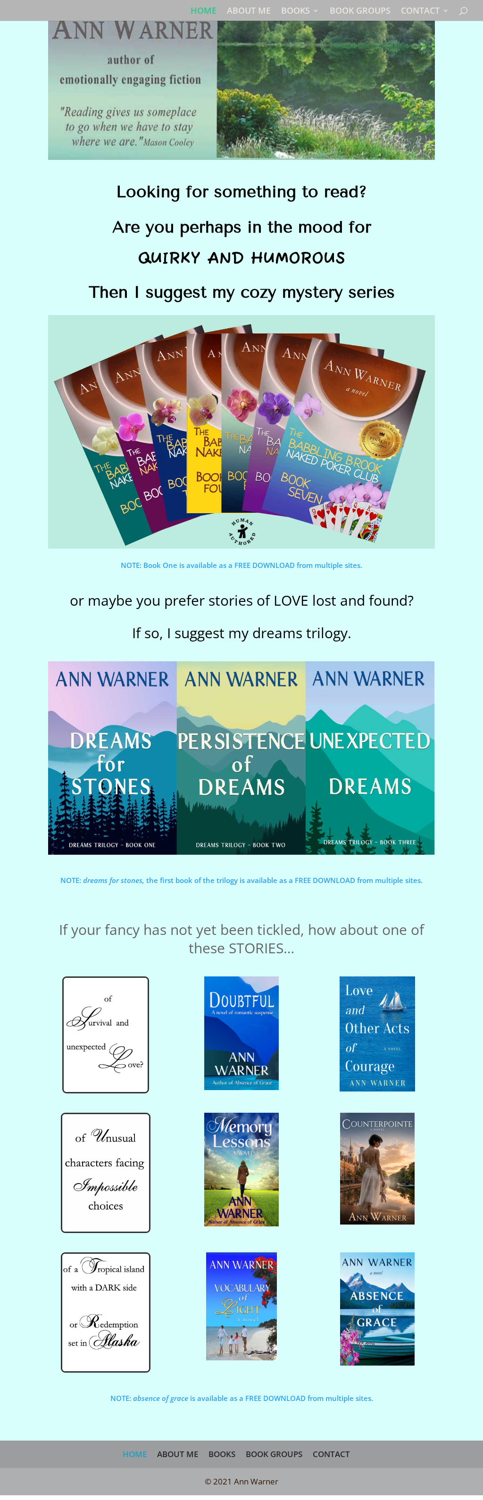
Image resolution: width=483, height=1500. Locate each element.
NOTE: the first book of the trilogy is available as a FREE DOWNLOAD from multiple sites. (241, 880)
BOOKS (295, 11)
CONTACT (420, 11)
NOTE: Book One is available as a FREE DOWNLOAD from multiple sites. (241, 565)
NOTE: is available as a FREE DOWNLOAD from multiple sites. (241, 1398)
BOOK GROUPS (360, 11)
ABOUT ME (249, 11)
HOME (204, 11)
